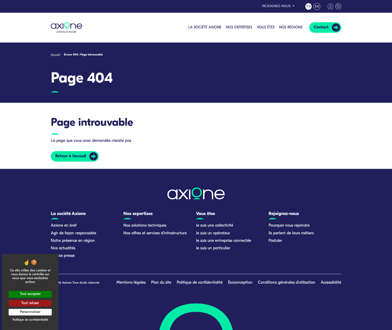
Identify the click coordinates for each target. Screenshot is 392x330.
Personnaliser (30, 312)
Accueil (55, 54)
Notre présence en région (73, 241)
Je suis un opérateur (213, 233)
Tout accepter (30, 294)
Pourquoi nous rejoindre (289, 226)
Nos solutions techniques (144, 226)
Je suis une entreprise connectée (223, 241)
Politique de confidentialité (200, 283)
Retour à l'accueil (70, 156)
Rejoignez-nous (276, 6)
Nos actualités (63, 248)
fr (308, 6)
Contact (321, 27)
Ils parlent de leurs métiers (291, 233)
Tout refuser (30, 303)
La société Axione (204, 27)
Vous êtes (265, 27)
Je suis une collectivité (214, 226)
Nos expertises (239, 27)
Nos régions (290, 27)
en (317, 6)
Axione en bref (63, 226)
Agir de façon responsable (73, 233)
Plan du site (161, 283)
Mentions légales (131, 283)
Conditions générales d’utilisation (286, 283)
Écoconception (240, 283)
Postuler (275, 241)
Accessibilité (331, 283)
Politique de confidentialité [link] (30, 320)
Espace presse (63, 256)
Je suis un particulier (213, 248)
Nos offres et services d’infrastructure (155, 233)
